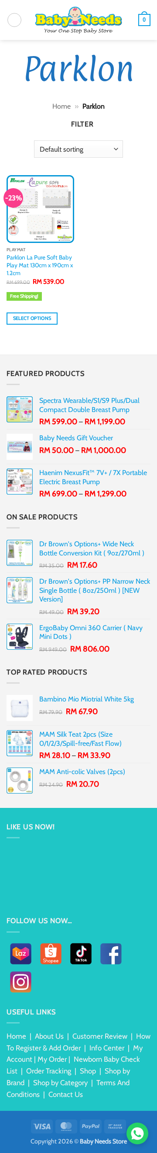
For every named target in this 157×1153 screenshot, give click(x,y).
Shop (88, 1071)
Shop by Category (60, 1082)
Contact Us (65, 1094)
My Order (52, 1059)
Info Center (106, 1047)
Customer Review (99, 1036)
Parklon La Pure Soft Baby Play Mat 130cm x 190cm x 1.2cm (40, 265)
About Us (49, 1036)
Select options (32, 318)
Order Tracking (48, 1071)
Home (61, 106)
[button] (14, 20)
